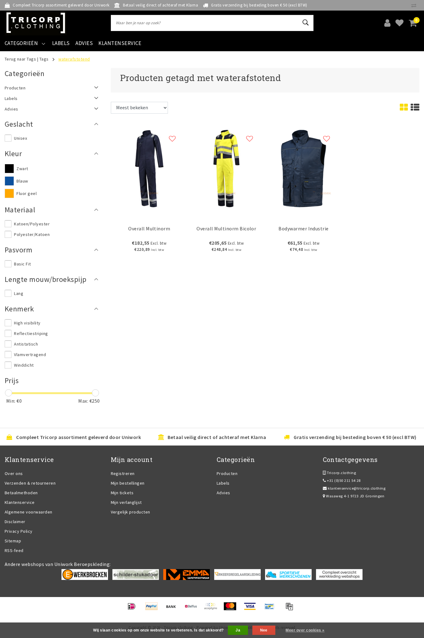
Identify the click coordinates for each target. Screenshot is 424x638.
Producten (227, 473)
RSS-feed (14, 550)
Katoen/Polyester (32, 224)
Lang (18, 293)
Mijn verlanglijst (126, 502)
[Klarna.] (212, 609)
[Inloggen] (387, 23)
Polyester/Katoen (32, 234)
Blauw (22, 181)
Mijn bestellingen (128, 483)
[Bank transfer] (173, 609)
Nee (264, 630)
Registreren (123, 473)
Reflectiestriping (31, 333)
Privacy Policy (19, 531)
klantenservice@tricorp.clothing (357, 488)
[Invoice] (291, 609)
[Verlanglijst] (399, 23)
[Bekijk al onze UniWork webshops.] (339, 574)
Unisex (20, 138)
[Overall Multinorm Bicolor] (226, 168)
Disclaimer (15, 521)
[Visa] (252, 609)
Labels (223, 483)
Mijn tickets (122, 492)
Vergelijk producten (130, 512)
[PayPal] (153, 609)
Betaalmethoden (21, 492)
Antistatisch (26, 344)
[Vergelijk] (415, 5)
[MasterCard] (232, 609)
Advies (223, 492)
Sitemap (13, 541)
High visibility (27, 323)
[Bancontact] (271, 609)
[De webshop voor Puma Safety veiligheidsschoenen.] (288, 574)
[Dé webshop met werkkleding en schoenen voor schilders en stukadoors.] (135, 574)
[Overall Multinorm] (149, 168)
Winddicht (24, 365)
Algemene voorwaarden (28, 512)
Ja (238, 630)
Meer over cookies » (305, 630)
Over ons (14, 473)
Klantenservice (20, 502)
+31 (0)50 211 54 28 (343, 480)
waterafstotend (74, 59)
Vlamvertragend (30, 354)
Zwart (22, 168)
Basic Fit (22, 264)
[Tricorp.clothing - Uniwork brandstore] (36, 22)
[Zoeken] (306, 22)
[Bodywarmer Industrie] (304, 168)
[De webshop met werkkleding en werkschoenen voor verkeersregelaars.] (237, 574)
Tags (44, 59)
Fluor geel (26, 193)
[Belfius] (193, 609)
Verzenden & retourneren (30, 483)
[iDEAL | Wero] (133, 609)
